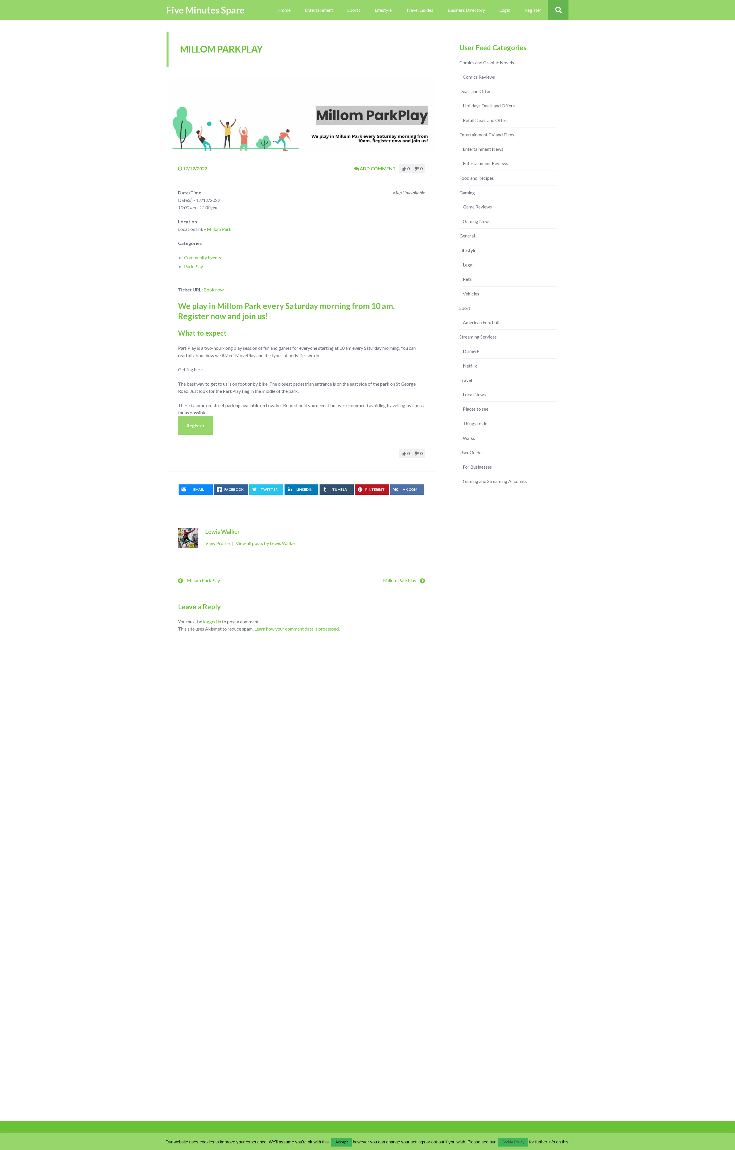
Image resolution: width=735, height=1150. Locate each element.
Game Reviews (477, 206)
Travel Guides (419, 10)
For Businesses (477, 466)
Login (504, 10)
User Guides (471, 452)
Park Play (193, 266)
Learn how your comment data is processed (296, 628)
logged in (212, 621)
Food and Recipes (476, 178)
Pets (467, 279)
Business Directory (466, 10)
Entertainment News (483, 149)
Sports (353, 10)
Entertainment (319, 10)
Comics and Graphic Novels (486, 62)
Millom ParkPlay (203, 580)
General (467, 235)
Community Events (202, 257)
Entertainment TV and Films (486, 134)
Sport (464, 308)
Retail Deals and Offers (485, 120)
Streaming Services (478, 336)
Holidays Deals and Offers (489, 105)
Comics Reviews (479, 77)
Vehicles (471, 293)
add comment (377, 168)
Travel (465, 380)
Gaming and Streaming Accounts (495, 481)
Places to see (475, 408)
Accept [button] (341, 1142)
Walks (469, 438)
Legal (468, 264)
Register (533, 10)
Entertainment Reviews (485, 163)
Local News (474, 394)
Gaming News (477, 221)
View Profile (218, 543)
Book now (214, 289)
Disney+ (471, 351)
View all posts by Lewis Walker (266, 543)
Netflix (470, 365)
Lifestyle (383, 10)
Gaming (467, 192)
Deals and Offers (476, 91)
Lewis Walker (222, 531)
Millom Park (219, 229)
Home (284, 10)
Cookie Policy (513, 1142)
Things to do (475, 423)
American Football (481, 322)
